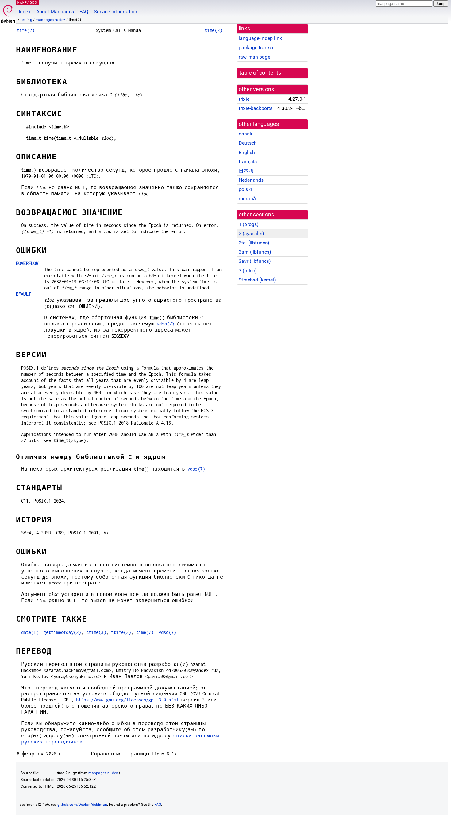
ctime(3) (96, 632)
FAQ (83, 11)
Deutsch (248, 143)
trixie (244, 99)
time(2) (25, 30)
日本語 (246, 171)
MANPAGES (27, 2)
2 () (251, 233)
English (247, 152)
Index (25, 11)
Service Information (115, 11)
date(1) (30, 632)
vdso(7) (165, 323)
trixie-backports (255, 108)
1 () (249, 224)
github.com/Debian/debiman (82, 804)
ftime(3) (121, 632)
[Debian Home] (8, 12)
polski (245, 189)
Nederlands (251, 180)
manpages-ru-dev (50, 19)
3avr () (255, 261)
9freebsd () (257, 280)
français (248, 162)
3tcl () (254, 243)
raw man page (254, 57)
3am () (255, 252)
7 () (248, 271)
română (247, 198)
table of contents (260, 73)
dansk (245, 134)
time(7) (145, 632)
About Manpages (55, 11)
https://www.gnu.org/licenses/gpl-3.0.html (127, 699)
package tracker (256, 47)
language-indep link (260, 38)
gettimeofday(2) (62, 632)
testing (26, 19)
